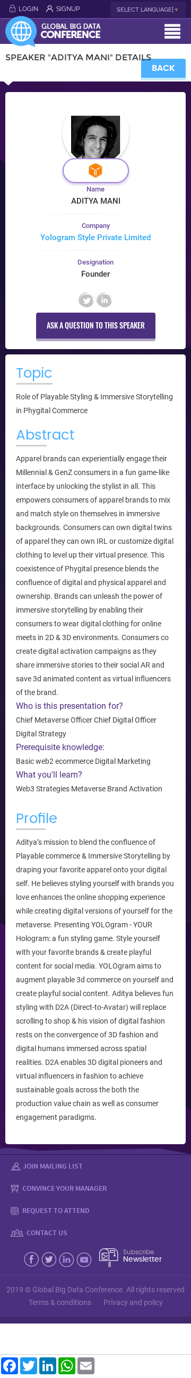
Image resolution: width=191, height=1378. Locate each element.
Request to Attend (55, 1210)
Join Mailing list (53, 1166)
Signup (68, 9)
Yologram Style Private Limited (95, 237)
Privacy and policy (133, 1302)
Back (163, 68)
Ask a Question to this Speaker (96, 325)
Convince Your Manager (64, 1188)
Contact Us (46, 1232)
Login (28, 9)
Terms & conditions (60, 1302)
